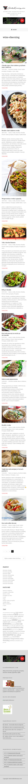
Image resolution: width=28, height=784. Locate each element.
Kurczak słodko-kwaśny (9, 523)
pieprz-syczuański (8, 631)
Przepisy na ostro (7, 595)
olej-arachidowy (13, 627)
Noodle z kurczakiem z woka (11, 130)
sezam (23, 631)
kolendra (7, 624)
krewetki (13, 624)
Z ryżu (4, 605)
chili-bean (21, 614)
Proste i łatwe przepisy (8, 134)
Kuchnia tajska (22, 473)
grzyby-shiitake (7, 620)
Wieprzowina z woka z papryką (11, 198)
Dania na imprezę (13, 473)
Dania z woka (12, 132)
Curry (4, 597)
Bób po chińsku (6, 290)
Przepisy (9, 71)
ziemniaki (17, 640)
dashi (9, 618)
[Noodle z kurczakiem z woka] (14, 109)
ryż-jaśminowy (17, 631)
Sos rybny (17, 635)
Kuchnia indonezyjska (9, 580)
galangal (12, 618)
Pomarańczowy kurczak (14, 753)
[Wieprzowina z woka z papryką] (14, 177)
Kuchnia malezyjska (8, 578)
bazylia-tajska (12, 612)
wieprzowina (15, 639)
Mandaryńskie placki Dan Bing (12, 733)
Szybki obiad (22, 134)
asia (5, 753)
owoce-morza (15, 629)
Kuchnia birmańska (8, 583)
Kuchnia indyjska (7, 576)
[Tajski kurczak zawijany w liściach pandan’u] (14, 458)
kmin (19, 622)
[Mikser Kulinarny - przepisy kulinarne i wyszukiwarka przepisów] (7, 713)
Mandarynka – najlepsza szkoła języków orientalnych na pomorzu (13, 688)
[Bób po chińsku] (14, 279)
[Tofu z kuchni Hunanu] (14, 232)
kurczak (19, 624)
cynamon (5, 618)
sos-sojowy (8, 635)
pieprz (21, 629)
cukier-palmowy (18, 616)
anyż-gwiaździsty (6, 612)
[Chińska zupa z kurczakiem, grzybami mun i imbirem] (14, 55)
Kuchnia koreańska (8, 581)
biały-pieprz (19, 612)
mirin (10, 625)
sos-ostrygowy (21, 633)
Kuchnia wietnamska (8, 575)
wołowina (12, 640)
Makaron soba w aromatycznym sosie (14, 727)
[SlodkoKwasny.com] (14, 9)
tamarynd (10, 636)
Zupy (17, 71)
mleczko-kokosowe (16, 625)
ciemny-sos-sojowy (8, 616)
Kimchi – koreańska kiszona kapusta (13, 724)
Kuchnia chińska (13, 69)
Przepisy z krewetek (8, 592)
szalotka (6, 637)
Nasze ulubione (6, 202)
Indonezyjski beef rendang (15, 762)
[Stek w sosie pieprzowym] (14, 368)
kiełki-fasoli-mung (14, 622)
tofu (14, 637)
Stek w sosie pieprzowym (10, 379)
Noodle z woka (6, 425)
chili (15, 614)
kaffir (9, 622)
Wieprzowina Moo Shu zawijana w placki (13, 730)
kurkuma (6, 625)
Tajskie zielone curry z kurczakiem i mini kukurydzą (13, 737)
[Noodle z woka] (14, 414)
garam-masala (18, 618)
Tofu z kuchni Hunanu (8, 242)
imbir (15, 620)
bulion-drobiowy (8, 614)
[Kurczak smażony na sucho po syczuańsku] (14, 322)
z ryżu (13, 71)
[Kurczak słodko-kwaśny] (14, 508)
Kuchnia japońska (6, 429)
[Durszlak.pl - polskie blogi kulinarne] (8, 700)
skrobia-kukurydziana (10, 633)
